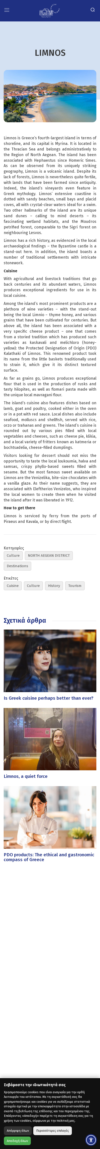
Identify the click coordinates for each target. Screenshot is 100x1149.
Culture (13, 555)
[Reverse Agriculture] (49, 10)
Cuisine (13, 586)
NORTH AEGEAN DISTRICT (49, 555)
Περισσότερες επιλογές (52, 1130)
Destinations (17, 566)
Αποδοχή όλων (17, 1141)
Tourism (75, 586)
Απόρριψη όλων (18, 1130)
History (54, 586)
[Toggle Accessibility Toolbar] (91, 1140)
